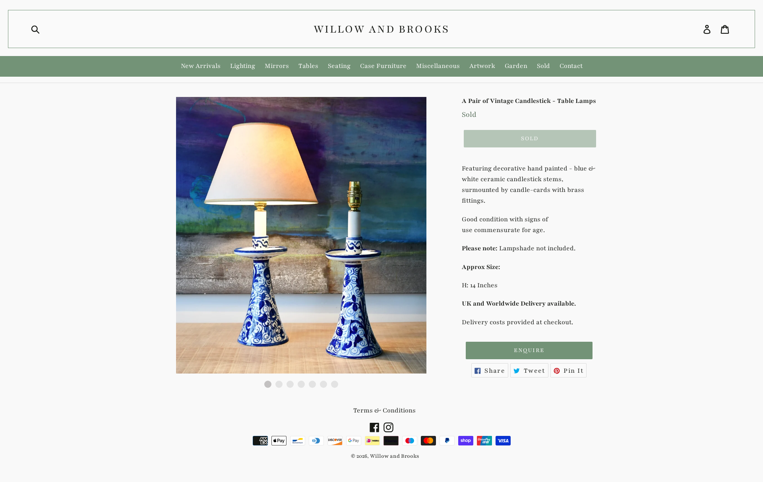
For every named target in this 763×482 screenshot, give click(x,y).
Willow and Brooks (381, 29)
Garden (516, 66)
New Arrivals (201, 66)
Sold (543, 66)
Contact (571, 66)
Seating (339, 66)
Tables (308, 66)
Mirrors (277, 66)
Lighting (242, 66)
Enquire (529, 350)
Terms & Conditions (384, 410)
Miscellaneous (438, 66)
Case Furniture (383, 66)
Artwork (482, 66)
